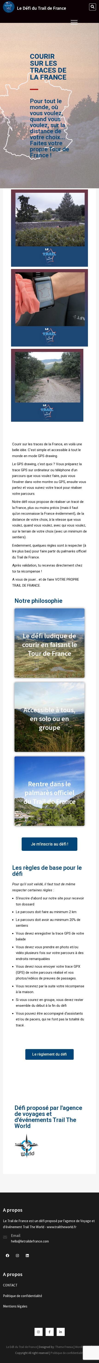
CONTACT (10, 1285)
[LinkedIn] (61, 1332)
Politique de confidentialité (22, 1296)
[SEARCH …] (92, 6)
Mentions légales (15, 1306)
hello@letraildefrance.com (30, 1241)
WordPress (81, 1347)
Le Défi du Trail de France (41, 8)
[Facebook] (50, 1332)
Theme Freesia (64, 1347)
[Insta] (39, 1332)
